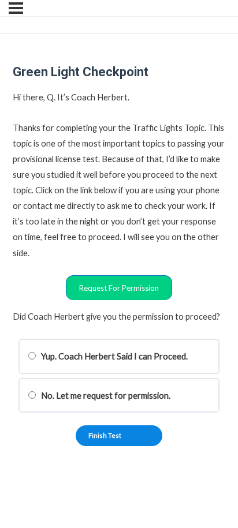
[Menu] (16, 8)
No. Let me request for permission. (104, 395)
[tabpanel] (119, 194)
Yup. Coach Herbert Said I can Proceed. (113, 356)
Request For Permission (119, 288)
